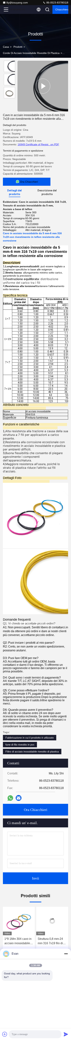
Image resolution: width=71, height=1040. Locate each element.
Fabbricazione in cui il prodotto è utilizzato (29, 737)
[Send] (66, 1034)
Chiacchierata (61, 9)
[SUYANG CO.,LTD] (18, 9)
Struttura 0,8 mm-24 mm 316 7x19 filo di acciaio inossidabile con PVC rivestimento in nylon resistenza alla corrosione (52, 941)
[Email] (18, 798)
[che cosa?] (10, 798)
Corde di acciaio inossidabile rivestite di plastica (31, 53)
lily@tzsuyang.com (17, 2)
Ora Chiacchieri (35, 810)
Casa (6, 46)
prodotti (17, 46)
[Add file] (4, 1034)
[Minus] (66, 954)
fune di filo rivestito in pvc (19, 744)
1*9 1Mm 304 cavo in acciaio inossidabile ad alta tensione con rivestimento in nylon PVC (17, 941)
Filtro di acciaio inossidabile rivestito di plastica (32, 751)
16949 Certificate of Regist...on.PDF (38, 144)
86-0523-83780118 (57, 2)
